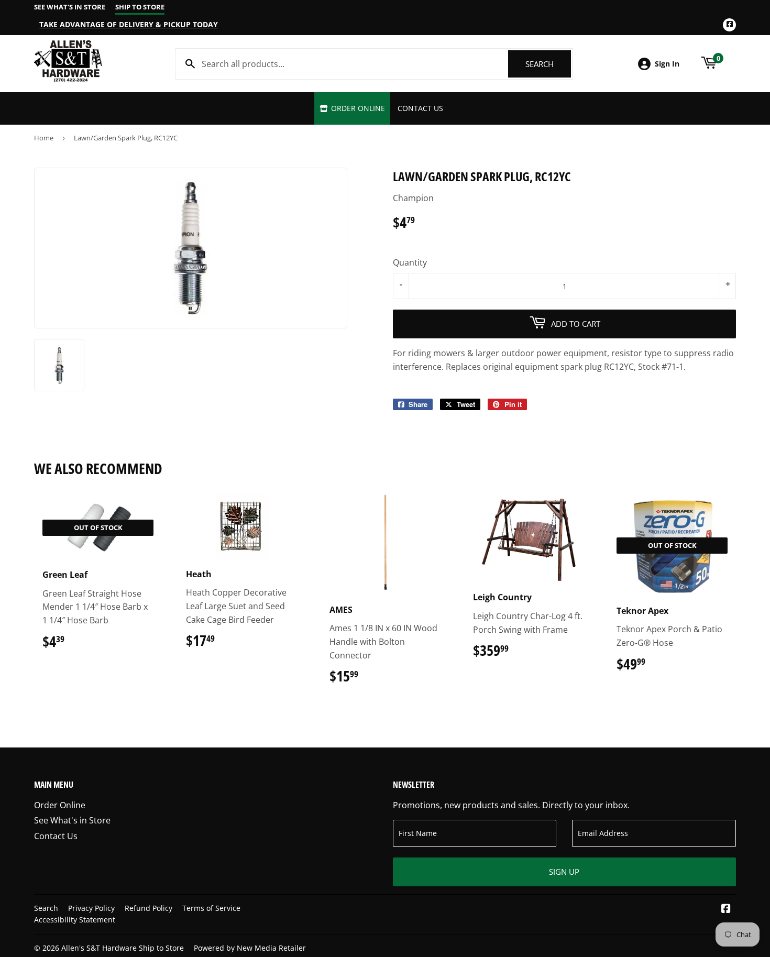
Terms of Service (211, 908)
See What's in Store (72, 820)
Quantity (410, 262)
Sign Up (564, 871)
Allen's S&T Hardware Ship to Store (122, 948)
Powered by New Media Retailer (250, 948)
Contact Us (420, 108)
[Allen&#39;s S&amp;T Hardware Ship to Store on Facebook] (726, 909)
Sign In (667, 64)
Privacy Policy (91, 908)
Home (43, 137)
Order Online (357, 108)
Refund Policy (148, 908)
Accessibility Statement (74, 920)
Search (548, 64)
